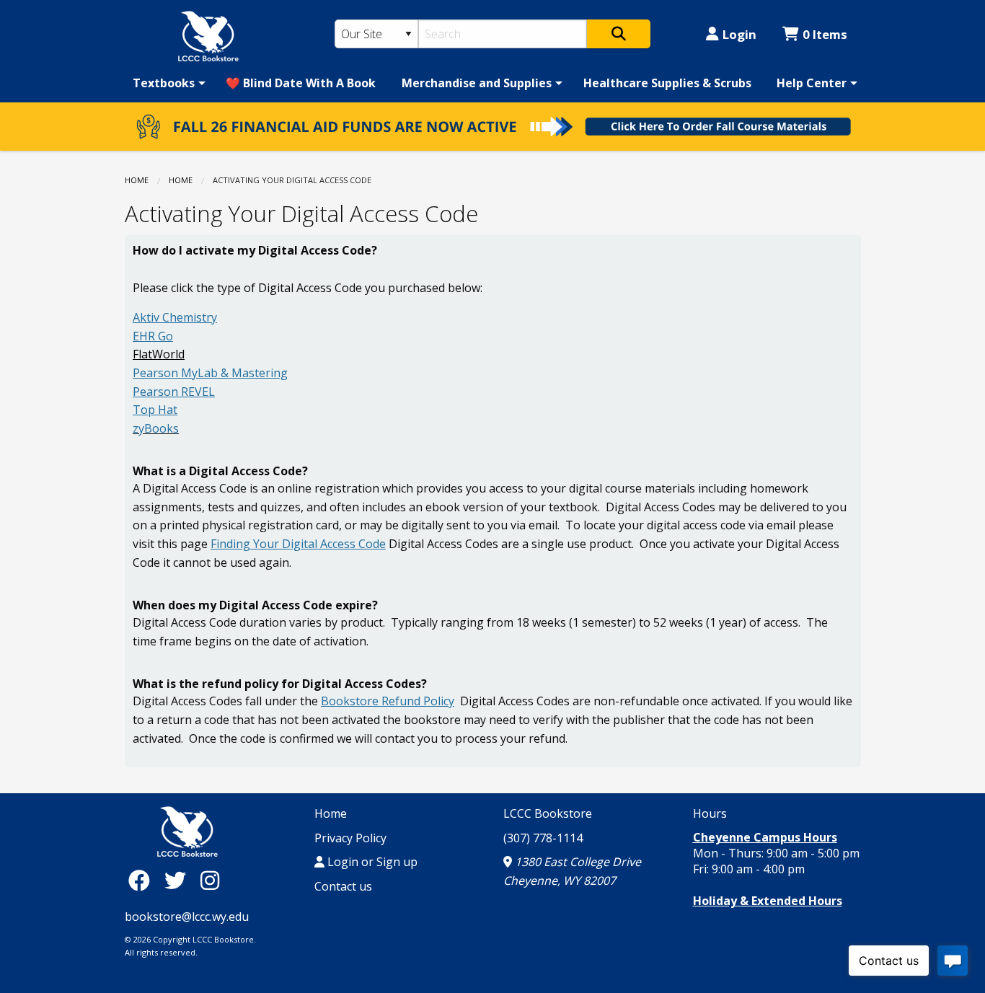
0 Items (825, 34)
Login (739, 34)
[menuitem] (166, 83)
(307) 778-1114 (543, 838)
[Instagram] (209, 880)
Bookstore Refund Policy (387, 701)
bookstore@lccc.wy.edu (187, 916)
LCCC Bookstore (547, 813)
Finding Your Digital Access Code (298, 544)
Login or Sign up (371, 862)
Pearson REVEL (174, 392)
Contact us (343, 886)
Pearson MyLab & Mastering (210, 373)
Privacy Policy (350, 838)
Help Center (812, 83)
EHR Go (153, 336)
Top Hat (155, 410)
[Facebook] (142, 880)
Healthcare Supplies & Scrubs (667, 83)
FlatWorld (159, 354)
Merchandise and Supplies (477, 83)
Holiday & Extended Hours (767, 901)
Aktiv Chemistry (175, 317)
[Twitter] (178, 880)
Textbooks (164, 83)
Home (137, 180)
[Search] (618, 33)
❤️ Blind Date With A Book (301, 83)
